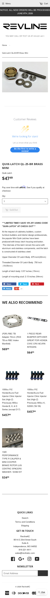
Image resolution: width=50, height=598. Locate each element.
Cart (45, 3)
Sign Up (43, 573)
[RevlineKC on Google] (21, 559)
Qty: (4, 196)
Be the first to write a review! (25, 149)
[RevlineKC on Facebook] (13, 559)
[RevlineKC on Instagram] (29, 559)
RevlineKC (26, 586)
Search (25, 517)
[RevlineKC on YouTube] (37, 559)
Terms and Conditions (25, 521)
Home (4, 45)
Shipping (25, 525)
